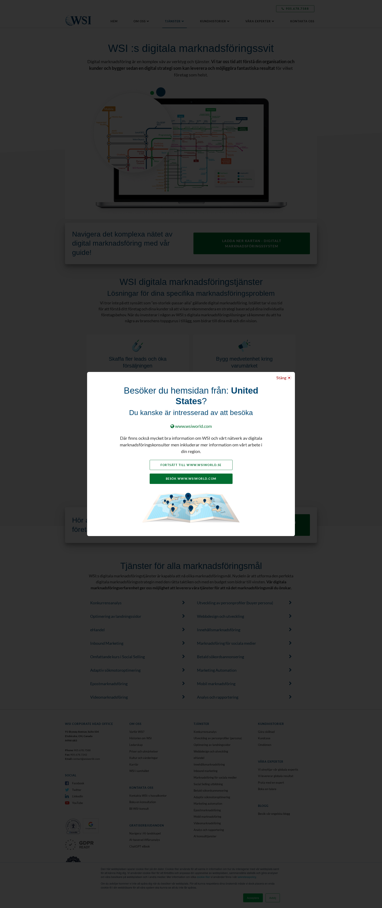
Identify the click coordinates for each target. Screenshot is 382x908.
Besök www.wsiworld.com (191, 478)
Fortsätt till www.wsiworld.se (191, 465)
